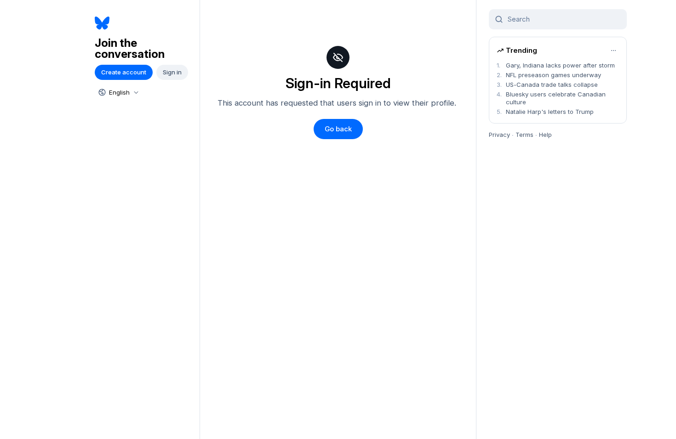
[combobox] (118, 92)
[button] (338, 129)
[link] (144, 23)
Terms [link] (524, 134)
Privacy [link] (499, 134)
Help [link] (545, 134)
